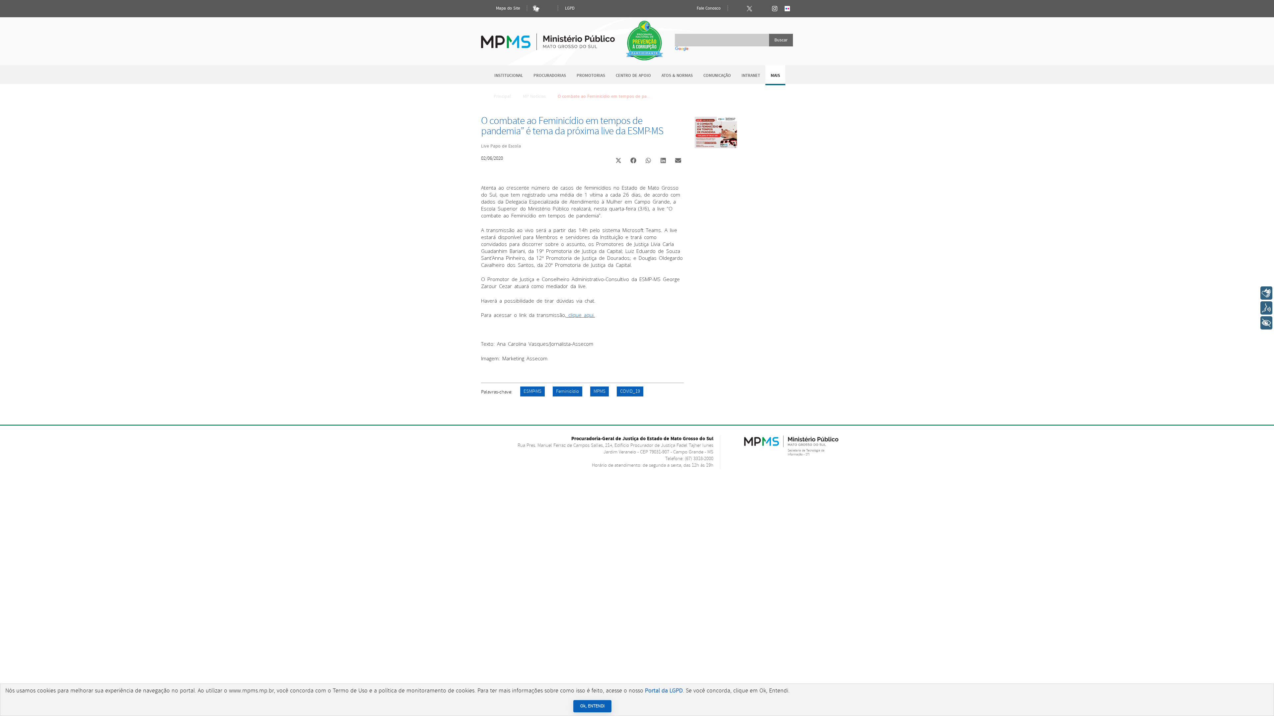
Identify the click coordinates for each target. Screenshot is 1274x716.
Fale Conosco (708, 8)
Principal (502, 96)
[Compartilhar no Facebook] (633, 161)
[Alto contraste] (548, 8)
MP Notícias (534, 96)
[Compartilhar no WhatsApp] (648, 161)
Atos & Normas (677, 75)
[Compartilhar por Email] (678, 161)
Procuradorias (549, 75)
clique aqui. (580, 315)
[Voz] (1266, 308)
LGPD (570, 8)
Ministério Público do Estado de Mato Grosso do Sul (548, 38)
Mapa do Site (507, 8)
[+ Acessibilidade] (1266, 322)
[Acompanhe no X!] (749, 8)
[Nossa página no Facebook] (737, 8)
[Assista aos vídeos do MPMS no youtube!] (762, 8)
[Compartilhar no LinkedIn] (663, 161)
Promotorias (591, 75)
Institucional (508, 75)
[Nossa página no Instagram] (774, 8)
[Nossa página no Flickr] (787, 8)
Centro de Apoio (633, 75)
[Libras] (536, 8)
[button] (618, 161)
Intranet (751, 75)
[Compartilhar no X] (618, 161)
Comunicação (717, 75)
